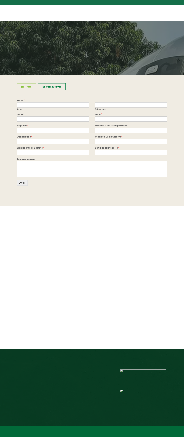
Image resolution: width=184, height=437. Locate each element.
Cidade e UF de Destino (30, 148)
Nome (21, 100)
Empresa (22, 125)
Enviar (22, 182)
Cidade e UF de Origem (108, 136)
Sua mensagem (26, 159)
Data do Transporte (107, 148)
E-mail (21, 114)
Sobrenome (100, 109)
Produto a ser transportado (111, 125)
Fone (98, 114)
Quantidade (24, 136)
